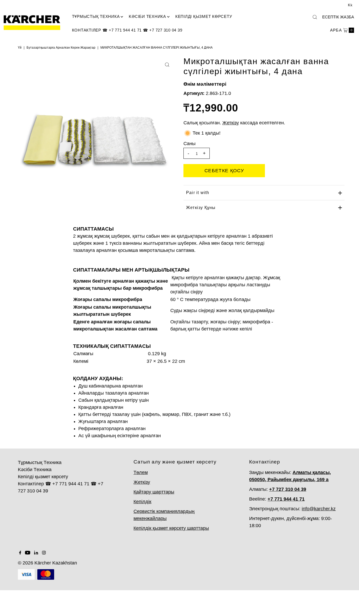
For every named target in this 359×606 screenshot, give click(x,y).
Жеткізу (142, 482)
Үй (20, 47)
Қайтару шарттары (154, 492)
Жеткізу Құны (201, 207)
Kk (350, 5)
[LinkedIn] (36, 553)
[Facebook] (20, 553)
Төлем (141, 472)
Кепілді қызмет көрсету (203, 16)
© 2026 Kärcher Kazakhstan (47, 563)
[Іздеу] (315, 17)
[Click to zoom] (167, 64)
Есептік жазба (338, 17)
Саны (189, 143)
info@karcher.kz (319, 508)
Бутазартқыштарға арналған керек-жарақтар (61, 47)
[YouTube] (27, 553)
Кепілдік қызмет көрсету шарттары (171, 528)
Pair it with (197, 192)
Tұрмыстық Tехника (96, 16)
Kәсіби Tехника (147, 16)
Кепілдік (142, 501)
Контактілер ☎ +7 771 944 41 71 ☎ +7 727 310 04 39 (127, 30)
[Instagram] (44, 553)
